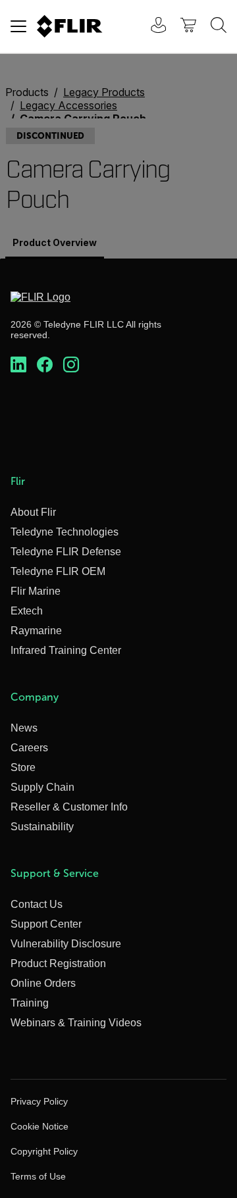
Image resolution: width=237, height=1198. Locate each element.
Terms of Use (38, 1176)
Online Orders (43, 983)
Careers (29, 747)
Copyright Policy (44, 1151)
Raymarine (36, 630)
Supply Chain (42, 787)
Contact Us (37, 904)
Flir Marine (36, 591)
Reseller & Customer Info (69, 806)
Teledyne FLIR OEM (58, 571)
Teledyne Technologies (64, 531)
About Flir (33, 512)
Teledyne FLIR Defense (66, 551)
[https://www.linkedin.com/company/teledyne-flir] (18, 365)
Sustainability (42, 826)
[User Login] (151, 26)
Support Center (46, 924)
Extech (27, 610)
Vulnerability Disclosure (66, 943)
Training (30, 1003)
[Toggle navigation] (18, 26)
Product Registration (58, 963)
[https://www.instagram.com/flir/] (71, 365)
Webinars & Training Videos (76, 1022)
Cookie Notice (39, 1126)
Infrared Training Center (66, 650)
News (24, 728)
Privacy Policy (39, 1101)
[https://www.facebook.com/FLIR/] (45, 365)
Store (23, 767)
